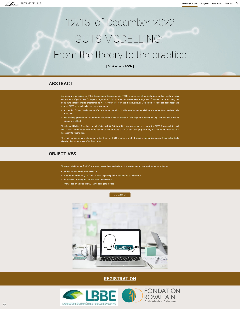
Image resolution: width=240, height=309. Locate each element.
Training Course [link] (189, 3)
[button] (237, 3)
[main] (120, 22)
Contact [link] (228, 3)
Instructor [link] (217, 3)
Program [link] (204, 3)
